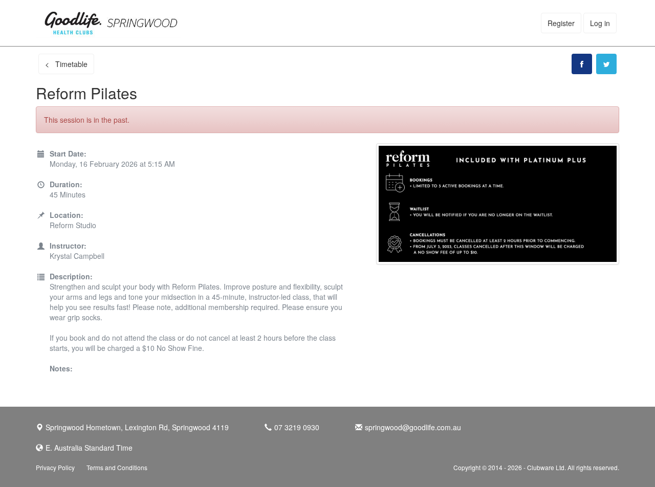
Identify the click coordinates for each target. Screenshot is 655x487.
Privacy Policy (55, 467)
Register (561, 23)
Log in (600, 23)
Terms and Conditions (116, 467)
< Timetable (66, 64)
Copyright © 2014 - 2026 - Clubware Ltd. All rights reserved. (536, 467)
